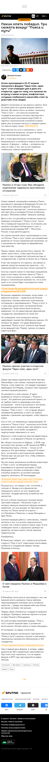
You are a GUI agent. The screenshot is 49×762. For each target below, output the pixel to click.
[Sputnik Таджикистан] (7, 17)
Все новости (17, 665)
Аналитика (26, 665)
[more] (45, 195)
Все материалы (11, 78)
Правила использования (26, 719)
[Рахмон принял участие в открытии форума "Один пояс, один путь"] (24, 348)
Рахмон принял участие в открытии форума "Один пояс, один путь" (23, 367)
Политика (36, 665)
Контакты (13, 719)
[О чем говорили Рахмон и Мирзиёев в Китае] (24, 566)
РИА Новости (31, 126)
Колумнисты (6, 665)
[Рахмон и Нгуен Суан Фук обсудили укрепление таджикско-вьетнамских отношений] (24, 167)
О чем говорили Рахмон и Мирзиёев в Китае (24, 585)
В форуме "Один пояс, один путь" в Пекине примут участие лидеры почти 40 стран (22, 480)
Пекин (12, 669)
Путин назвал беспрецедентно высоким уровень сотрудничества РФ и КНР (24, 290)
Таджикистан (7, 699)
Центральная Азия (23, 699)
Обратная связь (7, 736)
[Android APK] (8, 742)
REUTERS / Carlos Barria (10, 66)
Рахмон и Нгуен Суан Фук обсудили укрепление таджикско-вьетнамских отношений (24, 187)
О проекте (5, 719)
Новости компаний (15, 722)
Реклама (4, 722)
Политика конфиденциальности (13, 725)
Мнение (4, 669)
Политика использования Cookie (13, 728)
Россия (36, 699)
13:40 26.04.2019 (7, 35)
